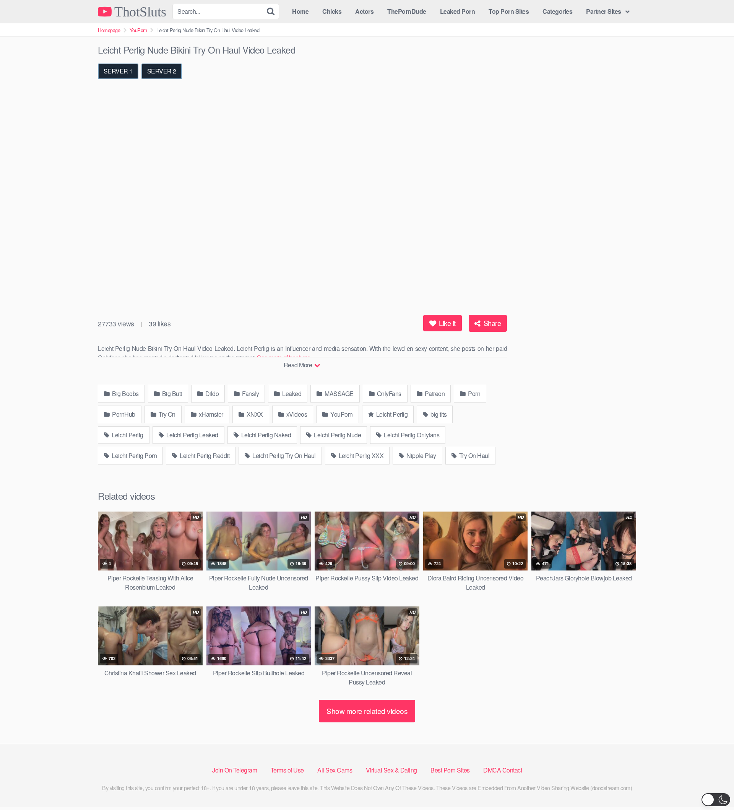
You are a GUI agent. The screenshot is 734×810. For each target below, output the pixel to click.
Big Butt (171, 393)
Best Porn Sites (450, 770)
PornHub (123, 414)
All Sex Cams (334, 770)
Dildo (211, 393)
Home (300, 11)
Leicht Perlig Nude (337, 434)
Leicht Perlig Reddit (204, 455)
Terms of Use (287, 770)
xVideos (296, 414)
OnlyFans (388, 393)
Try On (166, 414)
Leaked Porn (457, 11)
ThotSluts (139, 11)
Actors (364, 11)
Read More (298, 364)
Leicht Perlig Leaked (191, 434)
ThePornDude (406, 11)
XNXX (254, 414)
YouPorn (138, 30)
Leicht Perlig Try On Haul (283, 455)
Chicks (331, 11)
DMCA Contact (502, 770)
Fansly (250, 393)
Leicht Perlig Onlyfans (411, 434)
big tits (438, 414)
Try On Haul (473, 455)
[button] (716, 799)
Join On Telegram (234, 770)
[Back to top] (713, 785)
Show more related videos (367, 711)
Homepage (109, 30)
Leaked (291, 393)
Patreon (434, 393)
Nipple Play (420, 455)
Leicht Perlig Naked (265, 434)
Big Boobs (125, 393)
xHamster (210, 414)
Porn (474, 393)
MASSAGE (338, 393)
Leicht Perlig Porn (133, 455)
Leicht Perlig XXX (360, 455)
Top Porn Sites (509, 11)
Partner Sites (603, 11)
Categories (557, 11)
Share (491, 323)
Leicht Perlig (391, 414)
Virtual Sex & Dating (391, 770)
